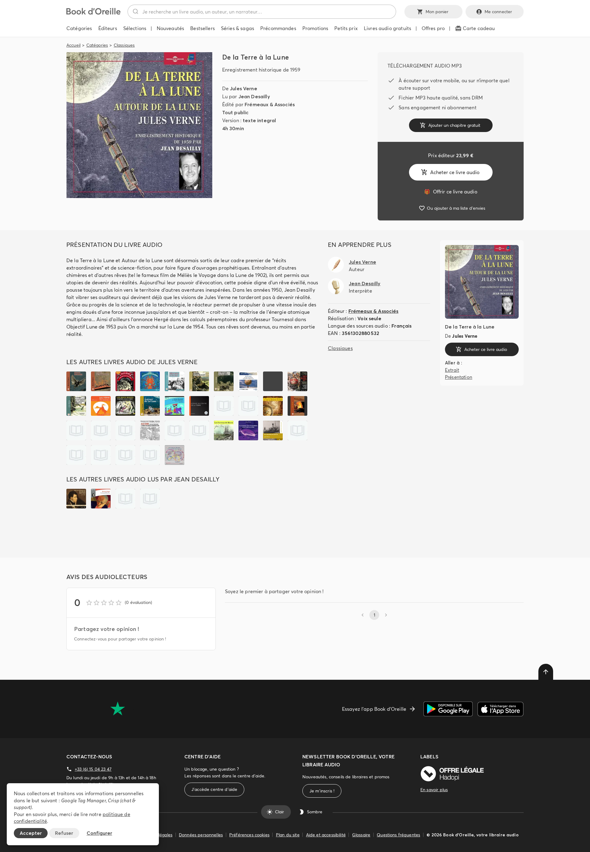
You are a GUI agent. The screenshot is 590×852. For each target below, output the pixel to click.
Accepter (31, 833)
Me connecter (498, 11)
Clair (279, 812)
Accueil (73, 45)
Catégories (97, 45)
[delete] (545, 672)
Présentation (458, 377)
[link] (450, 191)
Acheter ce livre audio (454, 172)
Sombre (314, 812)
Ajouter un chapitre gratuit (454, 125)
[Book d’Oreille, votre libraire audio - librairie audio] (93, 13)
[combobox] (262, 11)
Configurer (99, 833)
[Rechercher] (135, 11)
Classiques (124, 45)
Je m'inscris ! (321, 791)
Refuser (64, 833)
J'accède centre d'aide (214, 789)
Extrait (452, 370)
